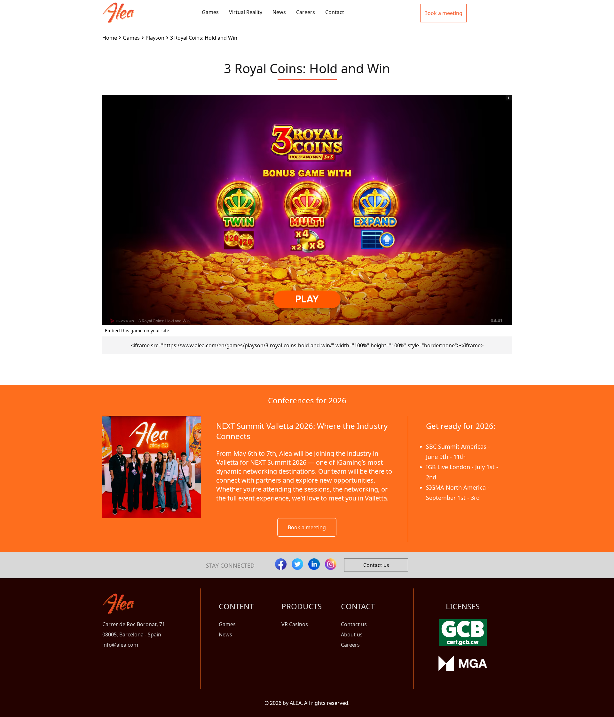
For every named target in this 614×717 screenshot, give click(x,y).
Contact (334, 12)
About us (352, 634)
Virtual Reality (245, 12)
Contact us (376, 565)
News (279, 12)
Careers (305, 12)
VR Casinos (294, 624)
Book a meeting (307, 527)
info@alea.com (120, 644)
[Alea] (118, 8)
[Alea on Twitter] (297, 564)
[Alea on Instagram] (330, 564)
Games (210, 12)
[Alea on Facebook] (281, 564)
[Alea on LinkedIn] (314, 564)
